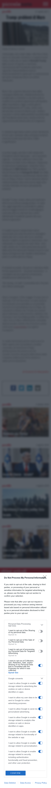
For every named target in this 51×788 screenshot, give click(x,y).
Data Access (25, 783)
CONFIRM (15, 773)
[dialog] (25, 680)
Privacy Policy (41, 783)
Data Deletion (10, 783)
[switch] (40, 631)
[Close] (45, 578)
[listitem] (25, 625)
